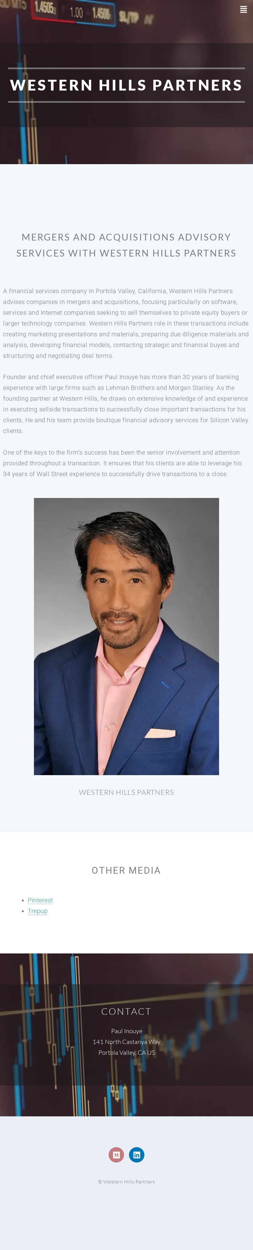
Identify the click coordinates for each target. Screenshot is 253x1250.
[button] (244, 9)
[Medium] (116, 1155)
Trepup (38, 911)
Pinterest (40, 900)
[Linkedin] (136, 1155)
